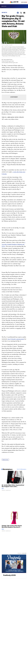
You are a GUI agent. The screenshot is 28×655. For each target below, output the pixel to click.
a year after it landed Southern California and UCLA (13, 244)
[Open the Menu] (2, 2)
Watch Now (23, 2)
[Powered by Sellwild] (24, 553)
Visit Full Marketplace (21, 469)
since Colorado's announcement (16, 339)
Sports (4, 12)
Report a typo (5, 459)
